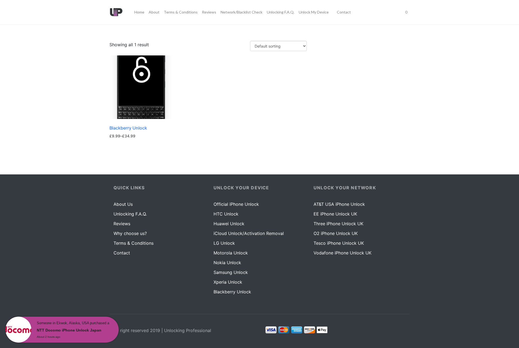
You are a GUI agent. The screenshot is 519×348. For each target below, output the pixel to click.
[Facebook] (390, 330)
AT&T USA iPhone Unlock (339, 204)
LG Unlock (224, 243)
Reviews (122, 223)
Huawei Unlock (229, 223)
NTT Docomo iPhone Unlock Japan (69, 330)
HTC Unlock (226, 214)
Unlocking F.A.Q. (130, 214)
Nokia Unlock (227, 262)
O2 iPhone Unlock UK (336, 233)
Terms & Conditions (134, 243)
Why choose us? (130, 233)
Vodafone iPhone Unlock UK (342, 253)
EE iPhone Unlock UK (335, 214)
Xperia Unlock (228, 282)
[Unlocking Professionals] (115, 12)
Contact (122, 253)
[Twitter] (400, 330)
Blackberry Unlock (232, 291)
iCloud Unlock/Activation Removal (249, 233)
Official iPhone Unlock (236, 204)
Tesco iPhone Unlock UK (339, 243)
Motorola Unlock (231, 253)
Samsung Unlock (231, 272)
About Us (123, 204)
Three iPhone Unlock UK (338, 223)
